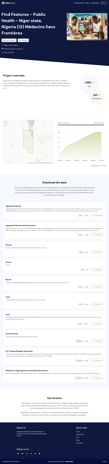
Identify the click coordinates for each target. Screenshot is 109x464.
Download (98, 215)
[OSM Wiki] (35, 453)
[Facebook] (18, 453)
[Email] (39, 453)
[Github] (31, 453)
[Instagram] (26, 453)
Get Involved (79, 3)
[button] (5, 122)
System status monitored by (56, 461)
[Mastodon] (22, 453)
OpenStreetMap (38, 162)
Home (78, 431)
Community (95, 3)
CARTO (51, 162)
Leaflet (31, 162)
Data (87, 3)
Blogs (77, 440)
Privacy (105, 461)
